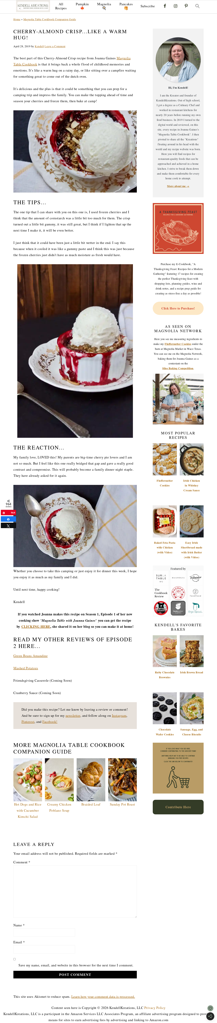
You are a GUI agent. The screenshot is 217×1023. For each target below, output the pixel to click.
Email (19, 942)
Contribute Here (178, 807)
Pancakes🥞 (126, 6)
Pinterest (28, 721)
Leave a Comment (55, 46)
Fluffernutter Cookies (178, 344)
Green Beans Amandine (30, 655)
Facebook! (49, 721)
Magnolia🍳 (104, 6)
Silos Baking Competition (177, 368)
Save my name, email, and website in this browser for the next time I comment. (75, 965)
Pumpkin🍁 (82, 6)
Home (16, 19)
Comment (21, 862)
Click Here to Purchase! (178, 308)
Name (19, 925)
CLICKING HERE (35, 626)
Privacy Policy (155, 1007)
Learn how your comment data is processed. (103, 996)
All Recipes (61, 6)
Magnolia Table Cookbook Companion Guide (49, 19)
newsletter (73, 715)
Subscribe (148, 6)
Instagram (119, 715)
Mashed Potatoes (25, 668)
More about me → (178, 186)
